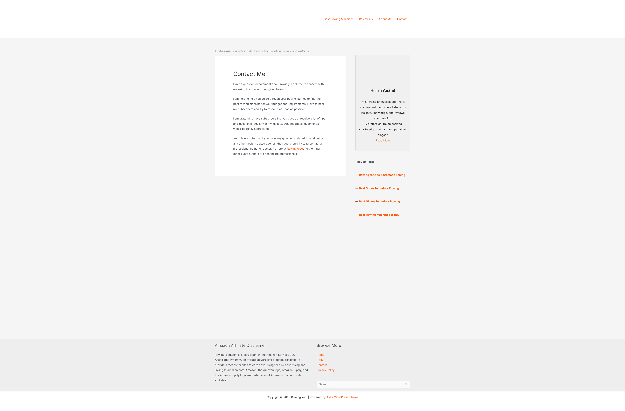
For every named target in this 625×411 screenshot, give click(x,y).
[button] (371, 19)
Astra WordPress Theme (342, 397)
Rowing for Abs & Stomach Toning (382, 175)
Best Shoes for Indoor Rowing (379, 188)
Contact (402, 19)
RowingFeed (295, 148)
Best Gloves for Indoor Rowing (379, 201)
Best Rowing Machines (339, 19)
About (321, 359)
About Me (385, 19)
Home (320, 354)
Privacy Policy (325, 370)
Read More (383, 140)
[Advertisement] (379, 274)
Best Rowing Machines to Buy (379, 214)
